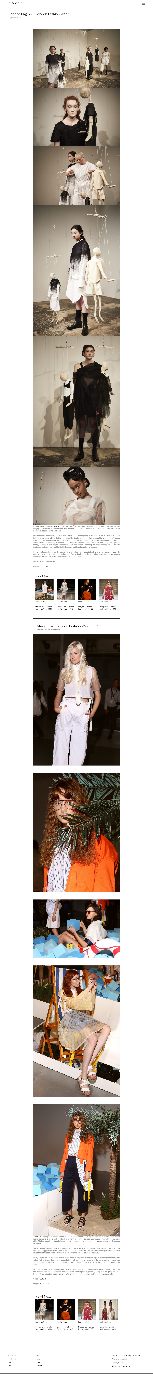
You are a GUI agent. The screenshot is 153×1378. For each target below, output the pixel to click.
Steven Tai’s (37, 1237)
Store (38, 1359)
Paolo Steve (44, 1284)
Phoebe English (59, 526)
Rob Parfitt (44, 566)
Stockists (39, 1362)
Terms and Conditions (121, 1366)
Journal (39, 1366)
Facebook (12, 1359)
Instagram (12, 1355)
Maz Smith (43, 1279)
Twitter (10, 1362)
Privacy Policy (117, 1363)
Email (10, 1366)
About (38, 1355)
